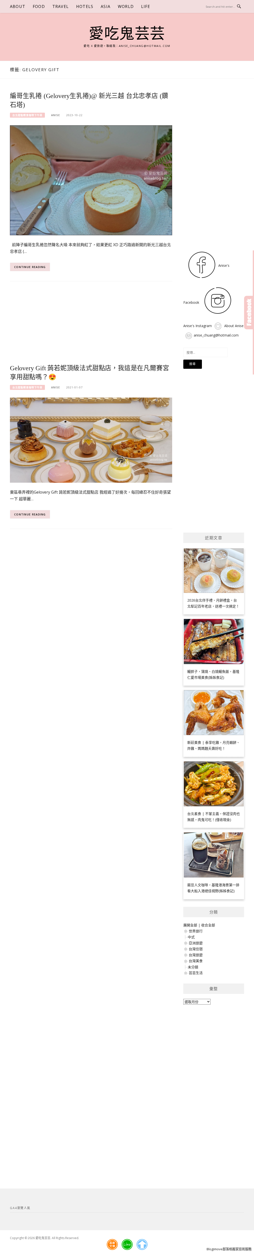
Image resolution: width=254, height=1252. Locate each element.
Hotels (84, 6)
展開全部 (190, 925)
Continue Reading (30, 267)
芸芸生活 (196, 972)
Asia (105, 6)
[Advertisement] (91, 326)
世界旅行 (196, 931)
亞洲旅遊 (196, 943)
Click (249, 312)
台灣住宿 (196, 949)
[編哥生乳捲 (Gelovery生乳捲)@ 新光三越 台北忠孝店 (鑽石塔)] (91, 179)
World (126, 6)
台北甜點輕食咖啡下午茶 (27, 115)
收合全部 (208, 925)
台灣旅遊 (196, 954)
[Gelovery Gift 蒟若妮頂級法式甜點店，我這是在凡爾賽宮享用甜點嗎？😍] (91, 439)
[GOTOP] (142, 1244)
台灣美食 (196, 960)
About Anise (233, 325)
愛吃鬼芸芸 (127, 34)
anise (55, 115)
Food (39, 6)
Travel (60, 6)
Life (145, 6)
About (17, 6)
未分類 (193, 967)
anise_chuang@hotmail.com (216, 335)
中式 (191, 937)
